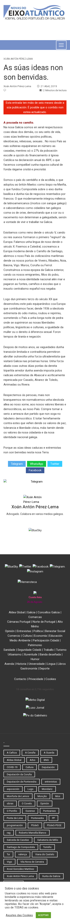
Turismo (61, 650)
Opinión (10, 631)
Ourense (30, 810)
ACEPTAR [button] (43, 915)
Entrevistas (24, 631)
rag (8, 832)
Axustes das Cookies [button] (19, 915)
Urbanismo (15, 654)
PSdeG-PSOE (54, 825)
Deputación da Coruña (19, 774)
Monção (42, 796)
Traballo (49, 650)
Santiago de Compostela (21, 847)
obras (10, 803)
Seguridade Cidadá (29, 650)
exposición (13, 789)
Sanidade (9, 650)
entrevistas (51, 781)
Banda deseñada (50, 654)
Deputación (48, 767)
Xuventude (30, 654)
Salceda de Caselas (18, 839)
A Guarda (49, 752)
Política (38, 631)
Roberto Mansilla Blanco (32, 832)
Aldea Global (17, 612)
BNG (46, 760)
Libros (62, 664)
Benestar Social (55, 631)
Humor (35, 659)
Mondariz (47, 789)
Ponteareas (49, 810)
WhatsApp (36, 464)
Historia (21, 664)
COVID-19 (12, 767)
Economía (40, 636)
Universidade (37, 664)
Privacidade (36, 679)
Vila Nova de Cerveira (32, 861)
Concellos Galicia (49, 612)
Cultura (27, 636)
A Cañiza (12, 752)
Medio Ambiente (20, 640)
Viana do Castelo (44, 854)
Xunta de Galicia (51, 876)
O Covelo (27, 803)
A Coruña (30, 752)
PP (53, 818)
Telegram (17, 464)
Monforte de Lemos (18, 796)
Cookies (51, 679)
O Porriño (12, 810)
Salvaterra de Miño (47, 839)
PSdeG (35, 825)
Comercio (14, 636)
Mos (57, 796)
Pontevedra (37, 818)
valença (22, 854)
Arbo (32, 760)
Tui (8, 854)
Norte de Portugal (44, 621)
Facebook (35, 470)
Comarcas (35, 617)
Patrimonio (35, 645)
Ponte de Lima (15, 818)
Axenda (9, 664)
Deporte (44, 668)
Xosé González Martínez (20, 868)
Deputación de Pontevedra (21, 781)
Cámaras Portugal (18, 621)
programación (15, 825)
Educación (55, 636)
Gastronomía (28, 668)
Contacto (20, 679)
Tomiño (47, 847)
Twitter (54, 464)
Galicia (31, 612)
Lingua (51, 664)
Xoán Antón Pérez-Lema (18, 59)
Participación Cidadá (46, 640)
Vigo (9, 861)
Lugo (30, 789)
